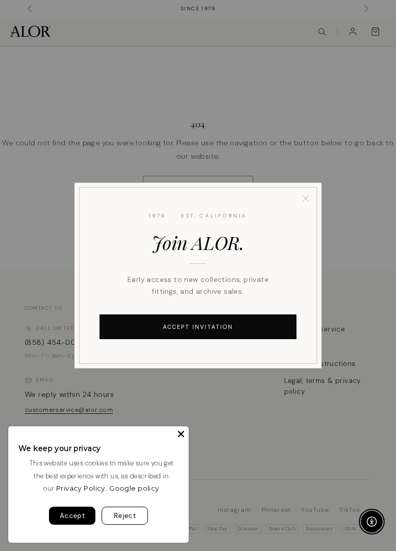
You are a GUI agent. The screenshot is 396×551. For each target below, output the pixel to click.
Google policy (134, 488)
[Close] (306, 198)
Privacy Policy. (81, 488)
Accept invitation (198, 326)
